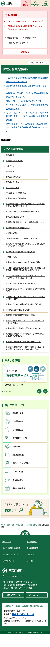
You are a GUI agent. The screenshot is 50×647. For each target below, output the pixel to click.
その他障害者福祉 (15, 149)
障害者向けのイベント (14, 161)
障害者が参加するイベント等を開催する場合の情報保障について (25, 290)
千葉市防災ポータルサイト (18, 43)
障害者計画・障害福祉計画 (16, 193)
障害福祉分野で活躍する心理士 (17, 310)
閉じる (25, 5)
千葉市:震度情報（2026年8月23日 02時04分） (25, 21)
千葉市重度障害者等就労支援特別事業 (20, 315)
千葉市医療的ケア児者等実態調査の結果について (24, 328)
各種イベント (11, 166)
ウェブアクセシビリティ (10, 554)
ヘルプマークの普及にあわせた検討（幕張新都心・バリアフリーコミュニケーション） (25, 277)
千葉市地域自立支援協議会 (16, 198)
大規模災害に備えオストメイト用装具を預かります (25, 222)
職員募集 (16, 446)
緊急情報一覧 (12, 38)
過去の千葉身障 (12, 233)
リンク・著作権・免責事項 (11, 548)
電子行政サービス (19, 438)
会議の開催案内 (18, 488)
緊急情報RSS (30, 38)
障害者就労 (10, 171)
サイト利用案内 (32, 541)
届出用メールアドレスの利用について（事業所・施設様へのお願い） (25, 322)
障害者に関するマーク (14, 182)
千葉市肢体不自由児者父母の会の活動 (20, 252)
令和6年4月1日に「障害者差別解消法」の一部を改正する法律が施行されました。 (25, 205)
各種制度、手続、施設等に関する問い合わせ (25, 606)
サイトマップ (6, 541)
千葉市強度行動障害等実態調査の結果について (23, 342)
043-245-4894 (23, 614)
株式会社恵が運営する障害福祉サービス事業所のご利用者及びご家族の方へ (25, 335)
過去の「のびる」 (12, 257)
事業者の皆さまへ (12, 188)
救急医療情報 (17, 421)
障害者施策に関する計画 (15, 217)
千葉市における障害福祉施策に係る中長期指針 (23, 211)
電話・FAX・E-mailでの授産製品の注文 (23, 101)
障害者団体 (10, 155)
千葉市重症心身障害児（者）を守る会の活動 (23, 262)
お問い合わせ (33, 595)
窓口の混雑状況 (18, 455)
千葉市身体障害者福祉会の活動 (17, 228)
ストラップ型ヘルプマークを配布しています (22, 283)
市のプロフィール (8, 561)
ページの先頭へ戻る (25, 533)
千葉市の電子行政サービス (13, 385)
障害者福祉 (19, 525)
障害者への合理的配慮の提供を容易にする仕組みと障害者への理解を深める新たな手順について (25, 269)
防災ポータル (17, 413)
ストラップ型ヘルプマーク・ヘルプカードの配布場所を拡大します (25, 298)
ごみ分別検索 (17, 430)
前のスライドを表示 (39, 391)
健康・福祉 (10, 525)
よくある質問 (17, 480)
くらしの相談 (17, 472)
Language (35, 5)
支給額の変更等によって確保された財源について (24, 238)
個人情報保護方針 (33, 548)
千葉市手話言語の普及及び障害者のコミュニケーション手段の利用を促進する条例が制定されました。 (25, 348)
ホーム (3, 525)
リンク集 (30, 561)
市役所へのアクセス (12, 595)
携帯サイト (30, 554)
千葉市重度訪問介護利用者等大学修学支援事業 (23, 304)
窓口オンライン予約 (20, 463)
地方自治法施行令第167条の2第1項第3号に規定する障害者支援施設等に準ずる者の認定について (27, 127)
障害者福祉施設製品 (13, 177)
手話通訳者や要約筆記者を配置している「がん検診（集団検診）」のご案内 (25, 245)
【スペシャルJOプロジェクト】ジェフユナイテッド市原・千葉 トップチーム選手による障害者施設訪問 (27, 116)
